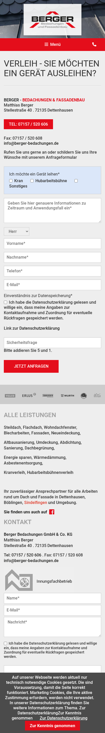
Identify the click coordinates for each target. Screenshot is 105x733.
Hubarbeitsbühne (51, 180)
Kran (18, 180)
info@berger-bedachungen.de (31, 143)
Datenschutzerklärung (39, 328)
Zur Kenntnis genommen (52, 725)
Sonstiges (18, 186)
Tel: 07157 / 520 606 (28, 124)
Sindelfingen (35, 502)
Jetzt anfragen (31, 366)
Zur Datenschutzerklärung (63, 718)
